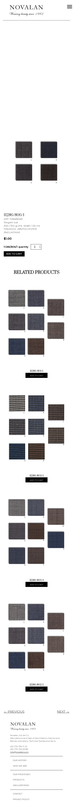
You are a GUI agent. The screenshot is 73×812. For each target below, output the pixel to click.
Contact (17, 793)
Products (18, 779)
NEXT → (63, 712)
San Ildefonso (21, 785)
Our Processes (21, 774)
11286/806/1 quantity (16, 246)
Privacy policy (21, 799)
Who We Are (20, 766)
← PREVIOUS (14, 712)
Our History (20, 760)
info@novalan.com (19, 752)
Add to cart (14, 253)
